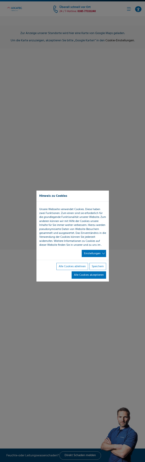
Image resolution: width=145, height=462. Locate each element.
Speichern (98, 266)
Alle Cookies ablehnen (72, 266)
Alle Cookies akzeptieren (89, 275)
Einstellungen (92, 253)
